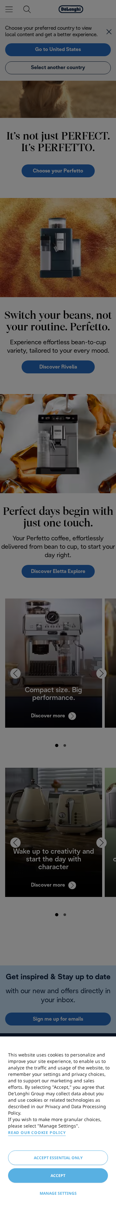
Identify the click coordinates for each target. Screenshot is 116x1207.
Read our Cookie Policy (37, 1132)
